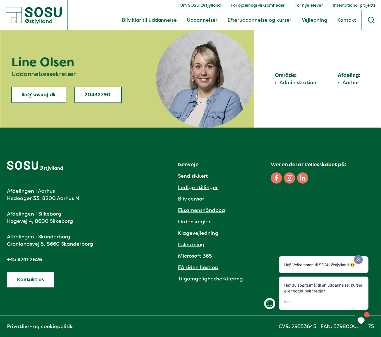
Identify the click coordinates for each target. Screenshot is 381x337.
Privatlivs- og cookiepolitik (40, 326)
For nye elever (309, 5)
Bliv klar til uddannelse (149, 20)
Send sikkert (193, 176)
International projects (354, 5)
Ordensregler (194, 221)
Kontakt (346, 20)
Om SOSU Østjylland (200, 5)
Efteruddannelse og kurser (259, 20)
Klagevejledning (198, 233)
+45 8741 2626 (24, 259)
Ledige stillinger (198, 187)
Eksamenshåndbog (201, 210)
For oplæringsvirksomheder (257, 5)
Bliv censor (191, 199)
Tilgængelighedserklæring (210, 278)
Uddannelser (202, 20)
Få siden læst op (198, 267)
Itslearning (191, 244)
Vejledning (314, 20)
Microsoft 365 (195, 256)
